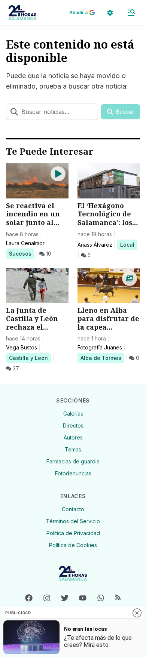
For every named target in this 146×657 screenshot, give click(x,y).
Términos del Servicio (73, 521)
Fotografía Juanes (99, 347)
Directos (73, 425)
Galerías (73, 413)
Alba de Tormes (100, 357)
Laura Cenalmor (25, 243)
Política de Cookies (73, 545)
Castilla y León (28, 357)
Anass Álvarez (94, 244)
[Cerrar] (137, 612)
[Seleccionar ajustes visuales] (110, 12)
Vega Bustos (21, 347)
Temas (73, 449)
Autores (73, 437)
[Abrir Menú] (131, 13)
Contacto (73, 509)
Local (128, 244)
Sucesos (21, 253)
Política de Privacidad (73, 533)
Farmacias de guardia (73, 461)
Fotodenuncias (73, 473)
